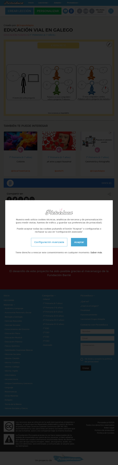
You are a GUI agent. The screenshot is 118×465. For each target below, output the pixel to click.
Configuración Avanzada (49, 242)
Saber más (96, 252)
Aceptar (79, 242)
